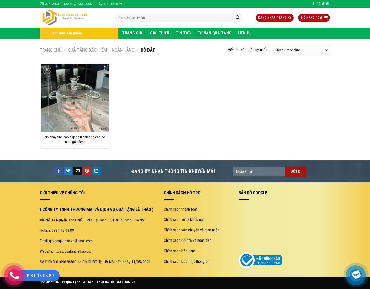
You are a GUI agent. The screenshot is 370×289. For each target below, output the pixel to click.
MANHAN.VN (126, 282)
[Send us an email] (327, 4)
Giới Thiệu (159, 33)
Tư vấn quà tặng (215, 33)
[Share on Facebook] (58, 171)
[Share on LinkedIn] (96, 171)
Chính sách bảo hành (180, 251)
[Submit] (237, 18)
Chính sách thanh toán (181, 209)
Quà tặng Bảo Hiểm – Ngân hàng (101, 50)
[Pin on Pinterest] (87, 171)
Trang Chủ (132, 33)
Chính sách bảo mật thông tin (186, 261)
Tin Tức (183, 33)
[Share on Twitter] (68, 171)
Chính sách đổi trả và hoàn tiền (187, 240)
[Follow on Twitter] (323, 4)
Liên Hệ (244, 33)
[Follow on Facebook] (313, 4)
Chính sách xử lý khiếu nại (184, 219)
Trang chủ (50, 50)
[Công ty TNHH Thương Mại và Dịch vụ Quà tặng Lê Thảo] (74, 18)
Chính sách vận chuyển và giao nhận (191, 230)
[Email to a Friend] (77, 171)
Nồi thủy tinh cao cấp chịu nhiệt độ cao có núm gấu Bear (75, 139)
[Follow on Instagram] (318, 4)
